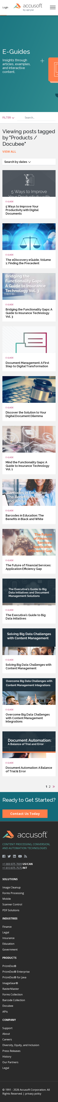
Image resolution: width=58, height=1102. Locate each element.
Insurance (8, 938)
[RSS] (25, 856)
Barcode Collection (13, 1000)
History (6, 1056)
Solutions (10, 879)
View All (9, 151)
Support (7, 1028)
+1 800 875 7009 (12, 864)
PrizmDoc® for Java (14, 977)
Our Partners (10, 1062)
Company (9, 1020)
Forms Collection (12, 994)
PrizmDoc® (9, 966)
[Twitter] (9, 856)
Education (8, 943)
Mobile (6, 899)
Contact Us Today (25, 813)
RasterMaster (10, 989)
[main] (29, 403)
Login (5, 7)
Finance (7, 926)
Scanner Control (12, 904)
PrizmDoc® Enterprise (16, 971)
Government (10, 949)
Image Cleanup (11, 887)
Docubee (7, 1006)
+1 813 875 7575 (12, 868)
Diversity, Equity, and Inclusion (20, 1045)
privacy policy (33, 1093)
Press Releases (11, 1051)
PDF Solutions (10, 910)
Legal (5, 932)
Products (9, 958)
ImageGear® (10, 983)
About (6, 1034)
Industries (9, 918)
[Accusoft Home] (27, 7)
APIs (5, 1011)
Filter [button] (6, 117)
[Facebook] (3, 856)
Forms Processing (13, 893)
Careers (7, 1039)
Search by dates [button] (16, 161)
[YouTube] (20, 856)
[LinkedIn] (14, 856)
